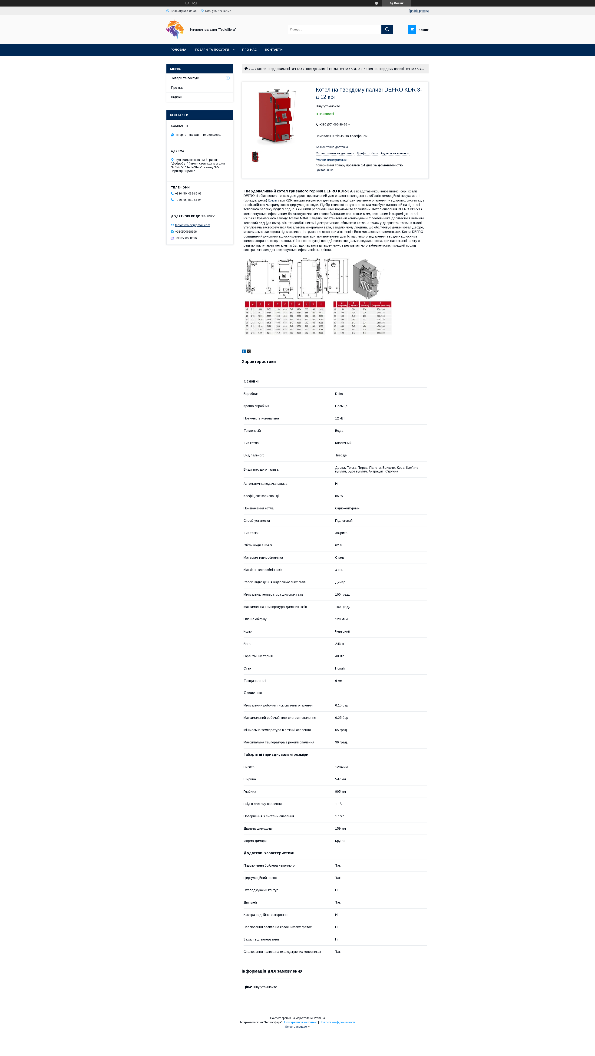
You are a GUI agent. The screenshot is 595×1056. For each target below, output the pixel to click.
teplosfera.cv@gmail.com (192, 225)
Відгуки (176, 97)
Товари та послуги (212, 49)
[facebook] (244, 352)
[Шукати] (387, 29)
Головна (178, 49)
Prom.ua (319, 1018)
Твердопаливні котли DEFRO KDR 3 (332, 69)
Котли (272, 200)
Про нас (249, 49)
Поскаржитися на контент (300, 1022)
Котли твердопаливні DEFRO (279, 69)
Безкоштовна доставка (332, 147)
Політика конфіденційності (337, 1022)
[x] (249, 352)
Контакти (274, 49)
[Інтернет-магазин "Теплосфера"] (175, 38)
